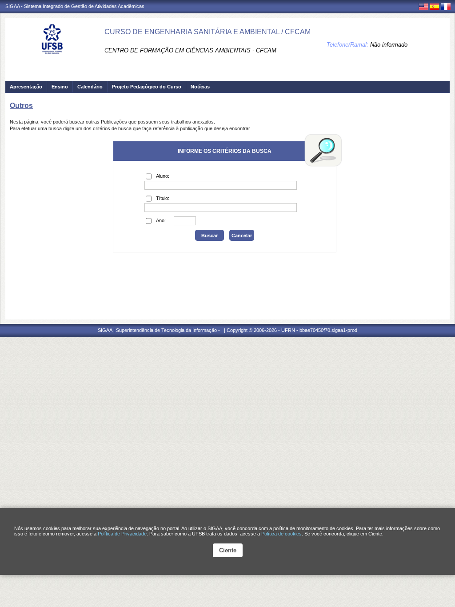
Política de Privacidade (122, 533)
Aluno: (162, 176)
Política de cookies (281, 533)
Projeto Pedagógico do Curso (146, 86)
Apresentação (26, 86)
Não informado (388, 44)
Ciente (227, 550)
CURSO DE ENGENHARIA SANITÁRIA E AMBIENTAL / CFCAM (207, 32)
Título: (162, 198)
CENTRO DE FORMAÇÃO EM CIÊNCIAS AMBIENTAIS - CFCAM (190, 50)
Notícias (200, 86)
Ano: (161, 220)
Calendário (90, 86)
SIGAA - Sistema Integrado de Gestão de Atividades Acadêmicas (74, 6)
